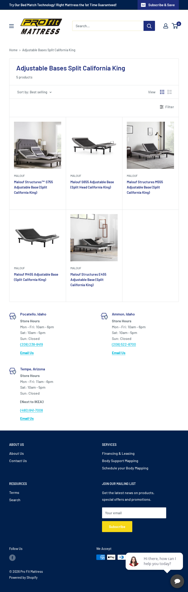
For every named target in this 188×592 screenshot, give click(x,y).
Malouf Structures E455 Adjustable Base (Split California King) (88, 279)
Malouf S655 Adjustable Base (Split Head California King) (92, 184)
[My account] (165, 25)
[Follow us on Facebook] (12, 557)
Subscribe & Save (161, 5)
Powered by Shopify (23, 577)
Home (13, 50)
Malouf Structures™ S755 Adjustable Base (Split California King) (33, 187)
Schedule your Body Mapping (125, 468)
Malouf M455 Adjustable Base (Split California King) (36, 277)
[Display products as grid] (162, 92)
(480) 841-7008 (31, 410)
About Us (16, 453)
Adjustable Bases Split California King (48, 50)
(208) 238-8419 (31, 344)
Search (14, 500)
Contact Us (18, 460)
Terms (14, 492)
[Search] (149, 26)
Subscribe (117, 526)
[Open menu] (11, 26)
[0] (175, 26)
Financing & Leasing (118, 453)
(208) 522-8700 (124, 344)
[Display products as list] (170, 92)
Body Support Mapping (120, 460)
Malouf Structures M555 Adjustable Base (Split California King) (145, 187)
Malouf (19, 176)
